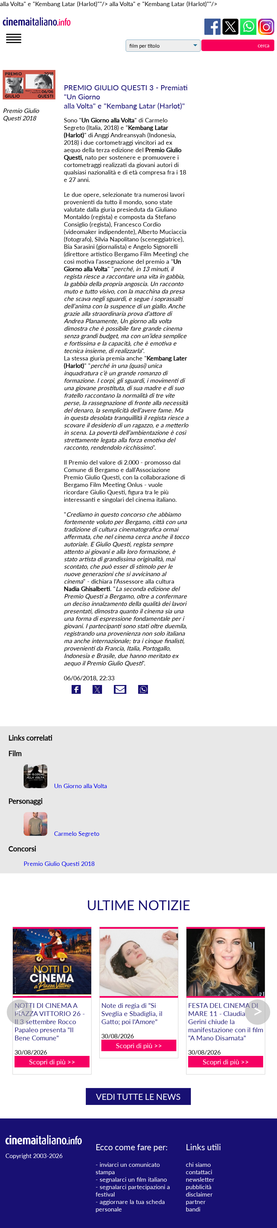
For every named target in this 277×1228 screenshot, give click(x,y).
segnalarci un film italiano (133, 1179)
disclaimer (199, 1194)
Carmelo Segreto (75, 833)
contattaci (199, 1172)
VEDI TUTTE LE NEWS (138, 1096)
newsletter (200, 1179)
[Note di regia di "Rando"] (125, 962)
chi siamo (198, 1164)
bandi (193, 1209)
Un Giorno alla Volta (79, 785)
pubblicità (198, 1186)
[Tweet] (98, 691)
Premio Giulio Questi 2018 (59, 863)
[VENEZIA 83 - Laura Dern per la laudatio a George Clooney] (212, 962)
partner (196, 1201)
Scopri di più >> (38, 1037)
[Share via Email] (121, 691)
